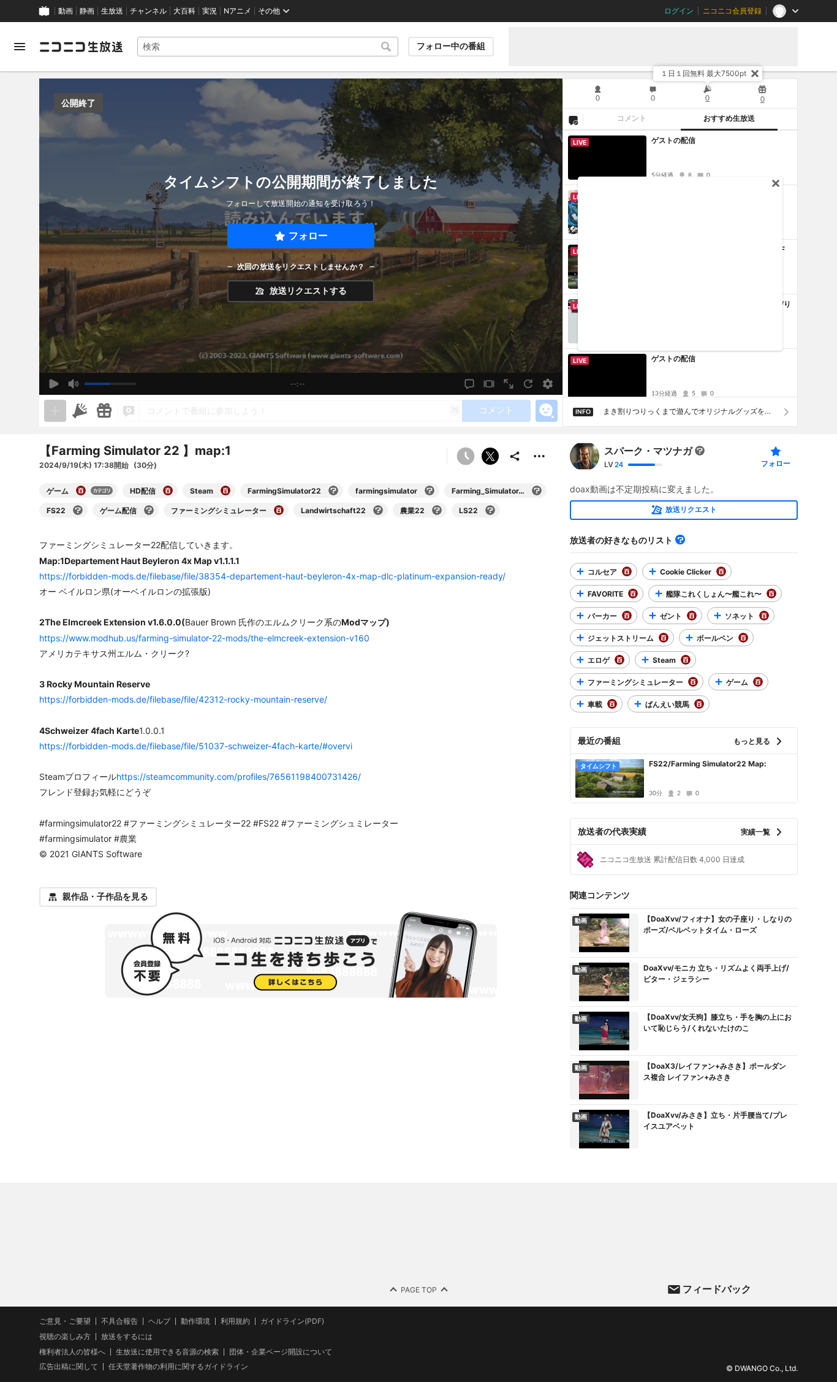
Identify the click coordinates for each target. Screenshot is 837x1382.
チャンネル (148, 11)
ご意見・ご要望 (65, 1321)
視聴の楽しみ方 (65, 1336)
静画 (87, 11)
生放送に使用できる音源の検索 (167, 1352)
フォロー (308, 236)
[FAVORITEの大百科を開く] (633, 593)
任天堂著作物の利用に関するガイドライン (178, 1366)
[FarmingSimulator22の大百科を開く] (333, 490)
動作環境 (195, 1321)
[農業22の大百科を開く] (437, 510)
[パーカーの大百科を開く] (627, 615)
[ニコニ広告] (80, 411)
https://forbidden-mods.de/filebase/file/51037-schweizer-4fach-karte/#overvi (195, 746)
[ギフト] (104, 411)
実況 (209, 11)
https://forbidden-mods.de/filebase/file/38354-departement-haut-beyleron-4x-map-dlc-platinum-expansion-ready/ (272, 576)
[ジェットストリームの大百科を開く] (663, 638)
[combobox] (267, 46)
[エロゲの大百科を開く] (619, 660)
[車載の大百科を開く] (612, 704)
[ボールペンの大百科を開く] (743, 638)
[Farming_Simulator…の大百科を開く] (537, 490)
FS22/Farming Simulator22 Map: (708, 763)
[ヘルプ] (680, 539)
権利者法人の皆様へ (72, 1351)
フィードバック (717, 1289)
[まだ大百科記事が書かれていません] (700, 451)
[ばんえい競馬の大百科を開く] (699, 704)
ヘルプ (159, 1321)
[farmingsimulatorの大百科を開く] (429, 490)
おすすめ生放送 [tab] (729, 118)
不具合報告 (119, 1321)
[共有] (514, 456)
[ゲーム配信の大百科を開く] (149, 510)
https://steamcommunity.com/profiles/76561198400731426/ (238, 776)
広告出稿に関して (68, 1366)
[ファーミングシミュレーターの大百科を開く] (279, 510)
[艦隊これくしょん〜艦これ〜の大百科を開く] (771, 593)
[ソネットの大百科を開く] (764, 615)
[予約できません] (465, 456)
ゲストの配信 (673, 140)
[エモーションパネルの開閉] (547, 411)
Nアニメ (237, 11)
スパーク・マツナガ (648, 451)
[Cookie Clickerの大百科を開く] (721, 571)
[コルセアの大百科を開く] (627, 571)
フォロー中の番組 (451, 46)
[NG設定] (573, 119)
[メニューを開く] (19, 46)
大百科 (184, 11)
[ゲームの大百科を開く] (81, 490)
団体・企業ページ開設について (280, 1352)
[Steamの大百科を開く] (225, 490)
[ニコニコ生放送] (81, 46)
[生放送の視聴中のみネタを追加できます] (55, 411)
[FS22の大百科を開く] (78, 510)
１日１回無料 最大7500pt (703, 73)
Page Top (419, 1289)
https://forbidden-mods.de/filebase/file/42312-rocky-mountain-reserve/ (183, 699)
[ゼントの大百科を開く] (692, 615)
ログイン (679, 11)
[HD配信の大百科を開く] (168, 490)
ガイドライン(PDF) (292, 1321)
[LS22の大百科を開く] (490, 510)
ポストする (490, 456)
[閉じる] (755, 73)
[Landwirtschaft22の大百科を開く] (378, 510)
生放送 (112, 11)
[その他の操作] (539, 456)
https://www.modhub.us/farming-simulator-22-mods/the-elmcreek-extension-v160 (204, 638)
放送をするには (127, 1336)
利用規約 (235, 1321)
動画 (65, 11)
